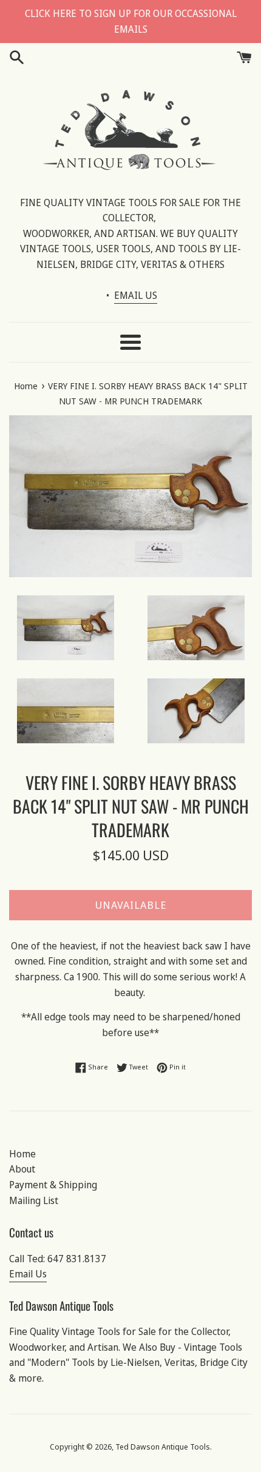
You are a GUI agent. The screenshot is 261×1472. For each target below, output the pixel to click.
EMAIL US (135, 295)
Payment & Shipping (53, 1184)
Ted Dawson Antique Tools (162, 1446)
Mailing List (33, 1200)
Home (22, 1153)
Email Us (28, 1273)
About (22, 1169)
